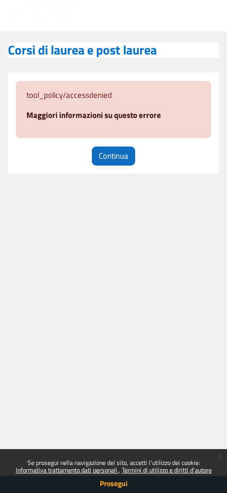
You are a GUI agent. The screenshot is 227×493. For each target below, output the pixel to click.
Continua (113, 156)
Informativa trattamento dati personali (67, 470)
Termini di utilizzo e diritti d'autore (167, 470)
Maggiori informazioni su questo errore (93, 115)
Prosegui (114, 483)
